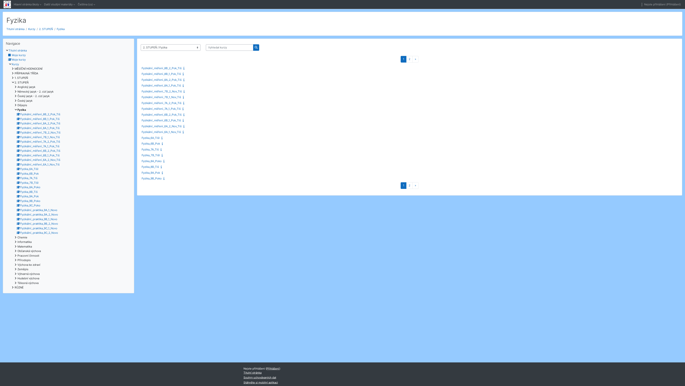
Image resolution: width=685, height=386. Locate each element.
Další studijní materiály (58, 4)
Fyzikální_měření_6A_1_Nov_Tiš (161, 132)
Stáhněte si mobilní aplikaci (260, 382)
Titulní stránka (15, 29)
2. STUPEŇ (46, 29)
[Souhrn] (184, 68)
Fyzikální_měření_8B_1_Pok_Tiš (161, 74)
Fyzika (61, 29)
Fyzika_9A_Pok (151, 172)
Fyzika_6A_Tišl (151, 138)
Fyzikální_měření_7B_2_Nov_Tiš (162, 91)
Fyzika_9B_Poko (152, 178)
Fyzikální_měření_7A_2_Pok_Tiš (161, 103)
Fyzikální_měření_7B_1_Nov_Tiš (161, 97)
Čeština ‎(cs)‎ (85, 4)
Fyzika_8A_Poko (152, 161)
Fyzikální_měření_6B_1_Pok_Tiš (161, 120)
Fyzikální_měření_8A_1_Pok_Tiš (161, 85)
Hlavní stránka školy (26, 4)
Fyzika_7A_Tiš (150, 149)
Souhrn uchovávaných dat (259, 377)
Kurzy (31, 29)
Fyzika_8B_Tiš (150, 167)
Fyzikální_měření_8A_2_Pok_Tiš (162, 79)
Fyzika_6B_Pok (151, 143)
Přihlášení (673, 4)
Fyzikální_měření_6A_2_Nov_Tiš (162, 126)
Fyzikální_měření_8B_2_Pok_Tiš (162, 68)
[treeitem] (68, 169)
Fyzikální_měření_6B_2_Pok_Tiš (162, 114)
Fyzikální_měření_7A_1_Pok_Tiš (161, 108)
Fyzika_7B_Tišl (151, 155)
